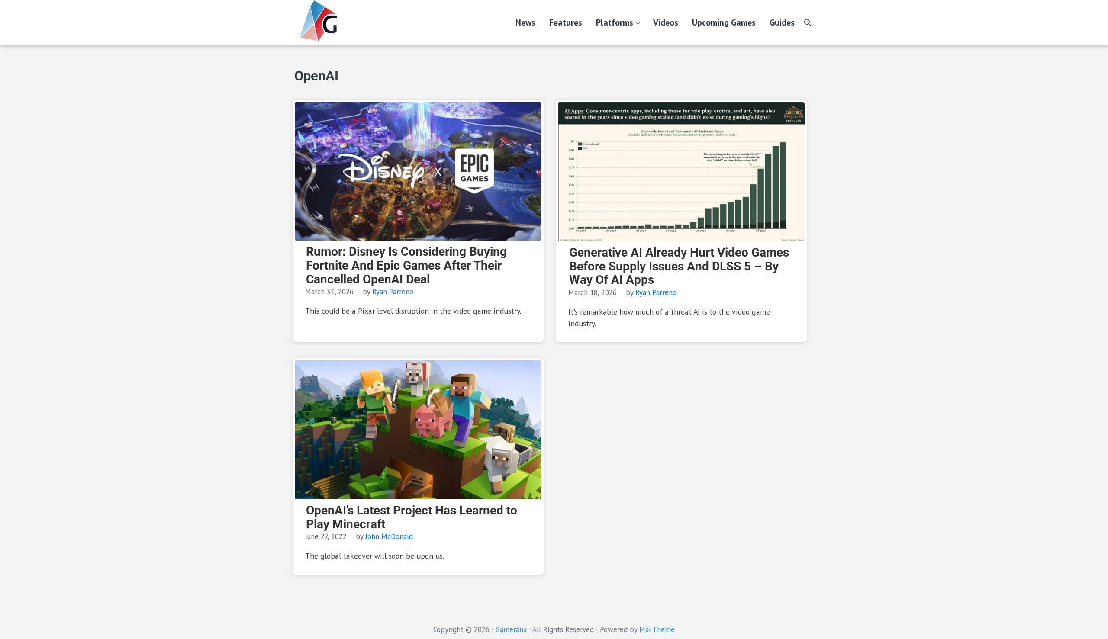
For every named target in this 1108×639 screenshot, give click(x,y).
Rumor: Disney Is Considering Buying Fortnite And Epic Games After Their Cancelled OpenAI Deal (406, 265)
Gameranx (511, 629)
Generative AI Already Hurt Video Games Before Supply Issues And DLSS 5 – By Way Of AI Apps (679, 266)
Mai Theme (657, 629)
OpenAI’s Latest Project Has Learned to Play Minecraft (411, 517)
